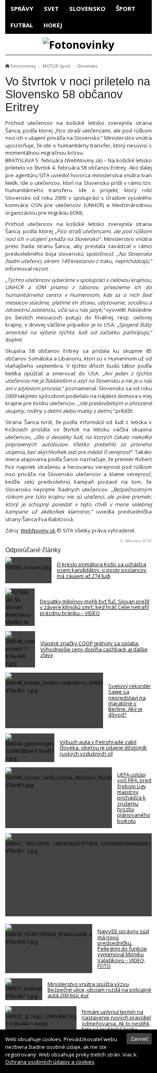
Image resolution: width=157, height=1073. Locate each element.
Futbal (21, 25)
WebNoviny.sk (38, 530)
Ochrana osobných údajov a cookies (50, 1061)
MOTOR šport (56, 66)
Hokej (52, 25)
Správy (21, 8)
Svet (51, 8)
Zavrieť (139, 1038)
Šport (125, 8)
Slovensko (87, 8)
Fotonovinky (23, 66)
